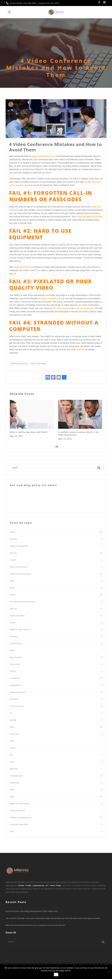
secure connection (85, 308)
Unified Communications (20, 817)
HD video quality (61, 308)
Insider (13, 560)
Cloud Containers (17, 810)
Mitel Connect (16, 657)
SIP (11, 755)
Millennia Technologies (19, 804)
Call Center (14, 734)
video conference (49, 298)
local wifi (80, 349)
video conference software (90, 216)
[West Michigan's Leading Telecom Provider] (56, 12)
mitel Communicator (18, 567)
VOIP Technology (38, 363)
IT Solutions (15, 678)
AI (11, 713)
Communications (17, 616)
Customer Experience (19, 824)
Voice (52, 885)
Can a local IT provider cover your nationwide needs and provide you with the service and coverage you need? (53, 918)
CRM (12, 831)
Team (12, 790)
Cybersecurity (38, 885)
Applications (15, 685)
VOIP (12, 797)
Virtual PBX (15, 664)
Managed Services (18, 692)
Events (13, 748)
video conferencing (19, 363)
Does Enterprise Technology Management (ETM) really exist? (32, 911)
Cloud (12, 532)
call (14, 273)
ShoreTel (13, 636)
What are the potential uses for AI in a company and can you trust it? (35, 925)
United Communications (20, 574)
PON (12, 741)
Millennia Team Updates (20, 629)
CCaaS (28, 885)
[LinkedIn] (104, 2)
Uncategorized (16, 776)
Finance (13, 539)
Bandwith (14, 699)
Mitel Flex (14, 769)
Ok (56, 974)
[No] (108, 971)
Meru (12, 581)
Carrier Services (16, 706)
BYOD (12, 588)
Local (12, 762)
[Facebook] (99, 2)
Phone (12, 595)
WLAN (12, 622)
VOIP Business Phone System (23, 602)
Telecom (13, 609)
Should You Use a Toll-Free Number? (77, 432)
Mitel (12, 727)
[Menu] (9, 12)
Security (13, 553)
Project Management (19, 546)
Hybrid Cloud (15, 643)
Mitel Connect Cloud (24, 267)
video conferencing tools (44, 156)
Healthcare (14, 783)
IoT (47, 885)
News (12, 650)
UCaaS (13, 671)
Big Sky (13, 720)
